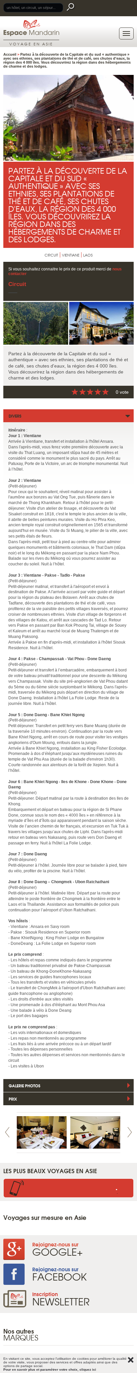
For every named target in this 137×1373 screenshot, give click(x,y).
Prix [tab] (13, 1099)
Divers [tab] (15, 416)
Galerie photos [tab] (24, 1085)
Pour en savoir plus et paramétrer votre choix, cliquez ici (49, 1369)
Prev (7, 1132)
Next (129, 1132)
